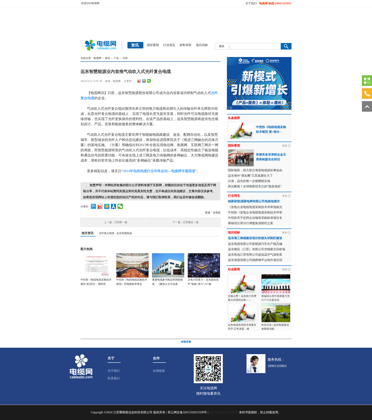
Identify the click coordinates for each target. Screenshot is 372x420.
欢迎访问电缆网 (90, 3)
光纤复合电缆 (106, 233)
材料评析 (186, 45)
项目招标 (202, 45)
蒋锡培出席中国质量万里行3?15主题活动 (275, 298)
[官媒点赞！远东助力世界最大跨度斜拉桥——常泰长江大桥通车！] (242, 276)
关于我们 (251, 3)
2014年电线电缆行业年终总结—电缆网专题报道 (159, 171)
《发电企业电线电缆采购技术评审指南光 (255, 207)
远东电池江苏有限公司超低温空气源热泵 (255, 254)
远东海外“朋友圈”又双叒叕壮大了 (250, 175)
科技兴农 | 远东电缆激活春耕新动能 (275, 326)
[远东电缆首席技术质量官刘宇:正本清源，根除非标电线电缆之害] (242, 304)
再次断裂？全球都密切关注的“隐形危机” (255, 186)
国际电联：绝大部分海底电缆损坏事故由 (255, 170)
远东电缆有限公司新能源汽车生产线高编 (255, 244)
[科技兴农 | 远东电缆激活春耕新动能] (275, 304)
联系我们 (114, 378)
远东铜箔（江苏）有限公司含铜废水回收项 (256, 249)
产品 (116, 58)
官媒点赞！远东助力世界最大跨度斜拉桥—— (242, 298)
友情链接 (159, 370)
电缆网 (97, 58)
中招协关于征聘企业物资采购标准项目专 (255, 217)
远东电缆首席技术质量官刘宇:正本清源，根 (242, 326)
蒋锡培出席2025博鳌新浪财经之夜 (250, 223)
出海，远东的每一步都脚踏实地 (249, 181)
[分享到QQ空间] (144, 81)
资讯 (107, 58)
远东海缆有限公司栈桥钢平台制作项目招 (255, 260)
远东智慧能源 (124, 233)
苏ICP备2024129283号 (223, 412)
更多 (284, 145)
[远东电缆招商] (259, 58)
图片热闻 (87, 249)
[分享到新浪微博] (139, 81)
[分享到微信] (149, 81)
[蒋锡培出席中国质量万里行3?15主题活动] (275, 276)
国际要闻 (153, 45)
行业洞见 (169, 45)
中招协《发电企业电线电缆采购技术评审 (255, 212)
